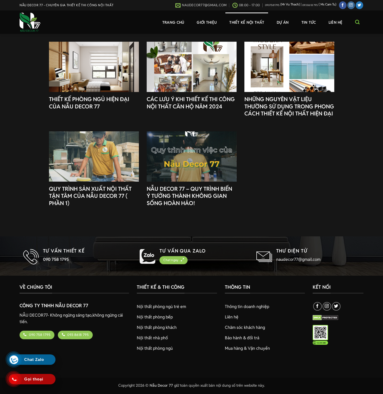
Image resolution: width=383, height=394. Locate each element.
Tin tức (308, 22)
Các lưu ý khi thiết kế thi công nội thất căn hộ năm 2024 (191, 103)
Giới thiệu (207, 22)
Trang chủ (173, 22)
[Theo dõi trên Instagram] (351, 5)
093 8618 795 (310, 5)
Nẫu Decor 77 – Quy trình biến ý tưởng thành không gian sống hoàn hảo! (189, 196)
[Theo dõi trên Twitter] (359, 5)
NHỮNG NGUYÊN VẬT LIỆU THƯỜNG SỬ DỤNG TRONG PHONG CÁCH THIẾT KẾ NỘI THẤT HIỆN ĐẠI (289, 106)
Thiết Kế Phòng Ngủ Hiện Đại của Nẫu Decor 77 (89, 103)
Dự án (283, 22)
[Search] (357, 22)
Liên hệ (336, 22)
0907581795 (272, 5)
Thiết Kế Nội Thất (246, 22)
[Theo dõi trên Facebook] (343, 5)
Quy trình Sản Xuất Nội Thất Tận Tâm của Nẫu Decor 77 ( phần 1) (90, 196)
